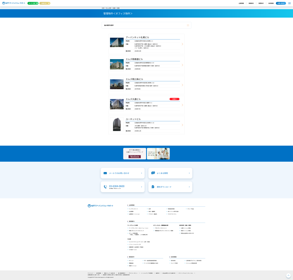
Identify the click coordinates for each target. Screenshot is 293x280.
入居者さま (43, 3)
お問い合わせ (281, 3)
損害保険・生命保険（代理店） (136, 247)
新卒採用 (173, 260)
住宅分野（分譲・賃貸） (185, 225)
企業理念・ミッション (134, 214)
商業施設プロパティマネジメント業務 (164, 230)
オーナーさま (32, 3)
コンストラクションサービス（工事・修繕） (139, 241)
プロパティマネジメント (161, 228)
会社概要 (131, 211)
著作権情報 (98, 273)
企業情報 (241, 3)
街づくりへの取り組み (173, 211)
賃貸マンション (133, 265)
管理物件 (261, 3)
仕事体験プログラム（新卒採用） (194, 260)
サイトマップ (90, 273)
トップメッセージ (133, 209)
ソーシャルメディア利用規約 (147, 273)
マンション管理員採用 (191, 263)
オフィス (131, 260)
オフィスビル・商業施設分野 (160, 225)
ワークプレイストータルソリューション (138, 228)
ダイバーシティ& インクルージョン (186, 273)
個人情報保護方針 (121, 273)
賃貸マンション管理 (186, 230)
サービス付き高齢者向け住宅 (151, 263)
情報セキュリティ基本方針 (109, 273)
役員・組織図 (152, 211)
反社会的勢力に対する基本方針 (169, 273)
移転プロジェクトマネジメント (136, 230)
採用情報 (271, 3)
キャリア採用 (174, 263)
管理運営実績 (171, 209)
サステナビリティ (172, 214)
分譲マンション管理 (186, 228)
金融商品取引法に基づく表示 (94, 274)
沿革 (150, 209)
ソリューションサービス (135, 244)
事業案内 (251, 3)
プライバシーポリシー (133, 273)
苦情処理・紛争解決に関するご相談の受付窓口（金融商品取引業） (116, 274)
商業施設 (131, 263)
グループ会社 (190, 209)
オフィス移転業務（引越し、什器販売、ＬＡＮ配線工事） (138, 234)
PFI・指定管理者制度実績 (150, 260)
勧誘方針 (157, 273)
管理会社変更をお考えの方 (187, 233)
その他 (129, 239)
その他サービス (133, 249)
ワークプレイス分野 (132, 225)
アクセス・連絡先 (153, 214)
